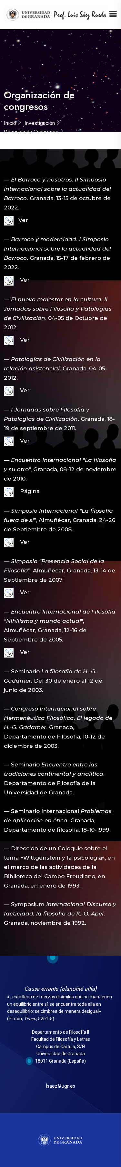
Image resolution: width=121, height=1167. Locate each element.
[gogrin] (56, 14)
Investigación (40, 123)
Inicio (10, 123)
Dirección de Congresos (31, 132)
